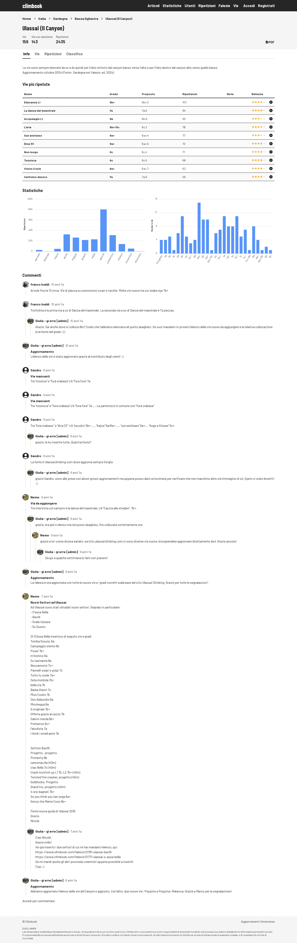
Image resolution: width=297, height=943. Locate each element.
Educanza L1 (32, 102)
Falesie (224, 5)
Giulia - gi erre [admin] (51, 321)
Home (26, 18)
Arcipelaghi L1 (33, 119)
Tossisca (30, 160)
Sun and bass (33, 135)
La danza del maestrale (39, 110)
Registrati (266, 5)
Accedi (249, 5)
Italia (42, 18)
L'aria (27, 127)
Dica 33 (29, 143)
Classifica (74, 54)
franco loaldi (40, 284)
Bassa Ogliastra (86, 18)
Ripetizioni (206, 5)
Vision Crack (32, 168)
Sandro (36, 370)
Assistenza (268, 921)
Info (26, 54)
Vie (235, 5)
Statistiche (172, 5)
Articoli (153, 5)
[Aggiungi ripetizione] (271, 102)
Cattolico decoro (35, 177)
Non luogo (31, 152)
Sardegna (60, 18)
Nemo (35, 497)
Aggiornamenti (250, 921)
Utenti (190, 5)
